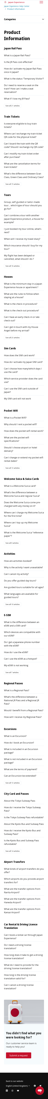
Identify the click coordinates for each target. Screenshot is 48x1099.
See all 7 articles (12, 672)
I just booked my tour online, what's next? (22, 230)
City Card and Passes (16, 793)
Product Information (16, 9)
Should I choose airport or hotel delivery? (20, 449)
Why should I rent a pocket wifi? (20, 424)
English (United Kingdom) (17, 1086)
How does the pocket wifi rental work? (23, 430)
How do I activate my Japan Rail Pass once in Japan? (23, 70)
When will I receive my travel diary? (22, 238)
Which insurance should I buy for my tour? (23, 247)
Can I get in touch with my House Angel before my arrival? (21, 328)
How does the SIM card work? (19, 355)
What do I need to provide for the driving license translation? (21, 966)
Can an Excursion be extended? (20, 775)
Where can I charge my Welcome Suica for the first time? (24, 514)
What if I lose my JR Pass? (17, 98)
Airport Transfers (14, 861)
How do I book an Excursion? (19, 742)
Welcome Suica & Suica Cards (21, 479)
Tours (7, 195)
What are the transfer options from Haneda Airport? (22, 900)
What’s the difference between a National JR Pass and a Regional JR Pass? (21, 700)
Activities (9, 553)
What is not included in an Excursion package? (23, 761)
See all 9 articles (12, 543)
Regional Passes (13, 683)
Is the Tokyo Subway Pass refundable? (24, 817)
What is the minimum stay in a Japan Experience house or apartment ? (23, 285)
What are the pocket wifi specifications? (16, 439)
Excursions (10, 729)
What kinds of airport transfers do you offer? (24, 870)
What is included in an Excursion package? (21, 751)
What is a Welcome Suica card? (20, 485)
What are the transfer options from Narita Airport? (22, 890)
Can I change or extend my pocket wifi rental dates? (23, 459)
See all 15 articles (12, 184)
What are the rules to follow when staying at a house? (21, 295)
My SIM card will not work (17, 398)
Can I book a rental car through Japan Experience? (23, 936)
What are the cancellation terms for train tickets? (22, 165)
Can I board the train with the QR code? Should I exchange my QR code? (23, 145)
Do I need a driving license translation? (17, 946)
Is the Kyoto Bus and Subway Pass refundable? (21, 842)
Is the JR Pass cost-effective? (18, 62)
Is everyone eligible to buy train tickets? (20, 125)
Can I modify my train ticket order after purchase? (21, 155)
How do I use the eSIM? (16, 652)
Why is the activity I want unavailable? (23, 567)
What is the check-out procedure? (21, 310)
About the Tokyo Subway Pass (19, 800)
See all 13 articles (12, 468)
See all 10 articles (12, 604)
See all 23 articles (12, 337)
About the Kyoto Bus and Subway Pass (24, 823)
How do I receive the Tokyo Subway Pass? (22, 809)
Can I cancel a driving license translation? (19, 986)
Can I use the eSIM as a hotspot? (20, 658)
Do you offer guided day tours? (20, 580)
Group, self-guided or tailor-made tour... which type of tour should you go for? (23, 205)
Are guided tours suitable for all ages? (24, 587)
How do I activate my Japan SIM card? (23, 361)
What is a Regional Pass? (16, 690)
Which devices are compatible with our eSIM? (22, 634)
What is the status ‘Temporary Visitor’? (24, 78)
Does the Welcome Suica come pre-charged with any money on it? (22, 504)
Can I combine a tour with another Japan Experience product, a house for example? (24, 219)
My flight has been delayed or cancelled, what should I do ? (19, 257)
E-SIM (7, 615)
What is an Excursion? (15, 736)
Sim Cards (10, 348)
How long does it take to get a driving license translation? (23, 956)
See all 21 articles (12, 105)
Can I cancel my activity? (16, 574)
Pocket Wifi (11, 410)
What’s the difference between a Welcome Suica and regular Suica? (22, 494)
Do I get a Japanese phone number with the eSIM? (22, 644)
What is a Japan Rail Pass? (17, 55)
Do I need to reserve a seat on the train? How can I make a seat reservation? (21, 89)
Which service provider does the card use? (23, 380)
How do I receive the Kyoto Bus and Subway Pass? (22, 832)
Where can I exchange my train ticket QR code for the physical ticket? (23, 135)
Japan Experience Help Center (16, 6)
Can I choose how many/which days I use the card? (23, 370)
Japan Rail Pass (13, 48)
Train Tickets (12, 116)
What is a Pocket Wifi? (15, 417)
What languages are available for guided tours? (21, 595)
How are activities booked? (18, 560)
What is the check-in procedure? (20, 303)
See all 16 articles (12, 266)
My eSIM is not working (16, 665)
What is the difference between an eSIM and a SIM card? (21, 624)
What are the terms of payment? (20, 769)
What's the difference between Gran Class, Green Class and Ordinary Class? (24, 175)
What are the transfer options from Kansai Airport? (22, 910)
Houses (8, 276)
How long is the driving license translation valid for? (20, 976)
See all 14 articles (12, 851)
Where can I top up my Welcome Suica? (21, 524)
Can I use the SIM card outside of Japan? (21, 390)
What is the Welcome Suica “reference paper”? (23, 534)
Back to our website (14, 1081)
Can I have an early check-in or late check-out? (21, 318)
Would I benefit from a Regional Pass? (23, 710)
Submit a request (18, 1055)
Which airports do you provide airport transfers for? (24, 880)
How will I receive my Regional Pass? (23, 716)
